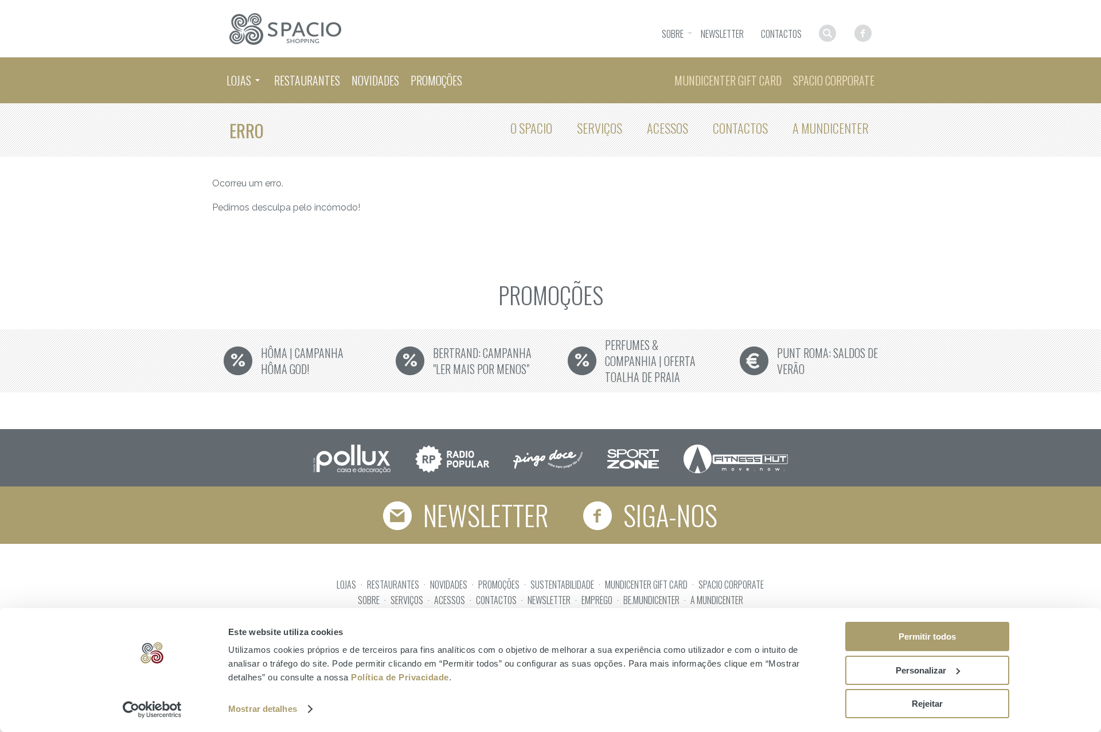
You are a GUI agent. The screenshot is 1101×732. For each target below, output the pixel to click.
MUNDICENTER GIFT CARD (646, 584)
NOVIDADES (448, 584)
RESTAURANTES (393, 584)
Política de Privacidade (400, 677)
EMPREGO (596, 600)
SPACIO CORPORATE (731, 584)
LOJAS (346, 584)
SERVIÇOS (407, 600)
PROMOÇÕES (499, 584)
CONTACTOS (496, 600)
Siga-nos (667, 515)
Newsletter (483, 515)
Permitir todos (927, 636)
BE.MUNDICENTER (651, 600)
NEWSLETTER (549, 600)
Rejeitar (927, 703)
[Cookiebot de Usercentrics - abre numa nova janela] (152, 709)
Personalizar (921, 670)
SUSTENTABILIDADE (562, 584)
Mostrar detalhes (262, 709)
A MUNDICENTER (716, 600)
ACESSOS (449, 600)
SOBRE (369, 600)
